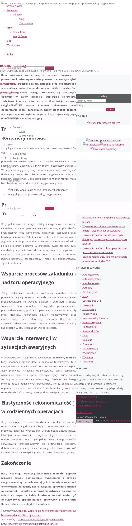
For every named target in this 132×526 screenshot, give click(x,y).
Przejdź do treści (9, 92)
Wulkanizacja (89, 352)
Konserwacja (89, 313)
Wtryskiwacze (90, 348)
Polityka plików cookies (88, 405)
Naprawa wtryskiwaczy (95, 318)
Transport (88, 344)
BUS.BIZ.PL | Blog (13, 66)
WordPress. (124, 420)
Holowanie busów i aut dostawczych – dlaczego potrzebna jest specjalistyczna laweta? (104, 239)
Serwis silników (90, 331)
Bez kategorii (89, 292)
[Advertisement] (103, 178)
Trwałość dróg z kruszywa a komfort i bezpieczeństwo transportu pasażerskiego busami (106, 217)
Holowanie (88, 305)
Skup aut (87, 339)
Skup (85, 335)
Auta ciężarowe (90, 274)
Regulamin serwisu (86, 396)
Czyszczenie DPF (91, 300)
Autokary (87, 287)
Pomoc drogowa (91, 322)
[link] (9, 54)
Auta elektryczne (91, 278)
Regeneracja (89, 326)
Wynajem (87, 357)
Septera (110, 420)
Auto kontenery (90, 283)
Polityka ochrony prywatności (92, 401)
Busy (85, 296)
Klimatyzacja (89, 309)
